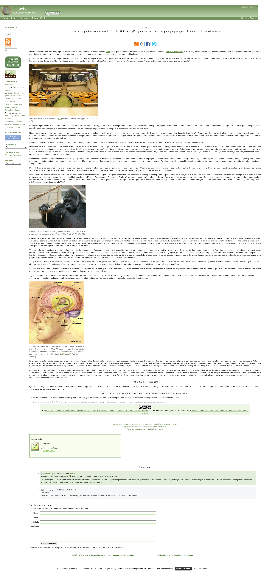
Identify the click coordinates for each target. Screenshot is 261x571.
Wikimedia (64, 354)
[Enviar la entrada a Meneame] (136, 44)
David (7, 104)
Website (36, 522)
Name (36, 513)
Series (34, 18)
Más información (200, 568)
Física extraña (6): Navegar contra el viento (15, 116)
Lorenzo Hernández (174, 51)
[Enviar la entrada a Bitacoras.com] (142, 44)
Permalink (73, 473)
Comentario (34, 527)
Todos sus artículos (50, 448)
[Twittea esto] (154, 44)
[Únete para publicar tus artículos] (52, 14)
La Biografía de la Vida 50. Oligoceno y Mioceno (175, 555)
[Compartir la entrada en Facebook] (148, 44)
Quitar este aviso (183, 568)
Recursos (24, 18)
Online (248, 18)
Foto (60, 119)
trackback (151, 429)
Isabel (7, 87)
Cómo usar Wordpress (13, 155)
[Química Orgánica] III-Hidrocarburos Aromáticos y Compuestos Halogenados (103, 555)
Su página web (49, 451)
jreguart (125, 424)
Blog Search (11, 28)
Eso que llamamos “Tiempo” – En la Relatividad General (15, 124)
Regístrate (244, 7)
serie (108, 51)
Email (36, 518)
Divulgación (167, 424)
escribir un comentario (139, 429)
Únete (43, 18)
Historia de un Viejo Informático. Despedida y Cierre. (13, 107)
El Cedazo (21, 9)
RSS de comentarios (159, 426)
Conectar (253, 7)
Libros (14, 18)
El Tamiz (5, 18)
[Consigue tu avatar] (45, 473)
